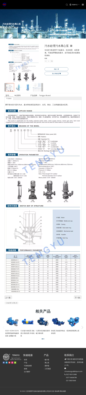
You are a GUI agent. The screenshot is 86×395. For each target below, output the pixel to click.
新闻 (25, 369)
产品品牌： (34, 95)
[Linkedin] (7, 363)
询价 (55, 69)
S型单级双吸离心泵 (72, 331)
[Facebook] (4, 363)
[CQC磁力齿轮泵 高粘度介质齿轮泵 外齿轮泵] (27, 322)
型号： (8, 95)
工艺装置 (48, 369)
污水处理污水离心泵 (11, 303)
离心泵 (47, 363)
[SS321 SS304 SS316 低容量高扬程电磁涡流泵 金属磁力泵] (12, 322)
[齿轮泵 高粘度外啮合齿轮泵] (58, 322)
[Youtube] (9, 363)
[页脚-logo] (12, 357)
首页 (25, 360)
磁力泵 (47, 360)
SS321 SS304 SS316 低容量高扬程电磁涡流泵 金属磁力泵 (12, 333)
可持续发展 (28, 366)
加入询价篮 (55, 73)
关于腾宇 (27, 372)
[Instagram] (12, 363)
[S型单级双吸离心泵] (73, 322)
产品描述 (9, 98)
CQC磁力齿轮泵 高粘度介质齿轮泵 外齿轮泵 (27, 333)
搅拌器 (47, 366)
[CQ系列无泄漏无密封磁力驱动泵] (43, 322)
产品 (25, 363)
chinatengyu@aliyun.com (73, 371)
